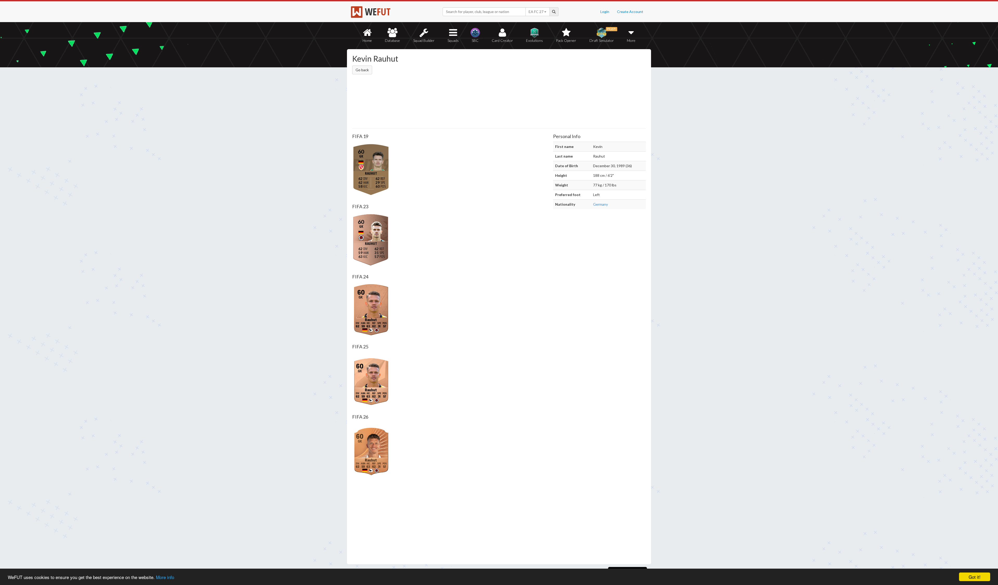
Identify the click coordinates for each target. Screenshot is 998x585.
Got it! (975, 577)
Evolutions (534, 40)
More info (165, 577)
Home (367, 40)
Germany (600, 204)
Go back (362, 70)
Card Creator (502, 40)
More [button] (631, 40)
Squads (453, 40)
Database (392, 40)
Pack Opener (566, 40)
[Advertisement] (549, 89)
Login (604, 11)
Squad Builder (424, 40)
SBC (475, 40)
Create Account (630, 11)
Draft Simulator (602, 35)
